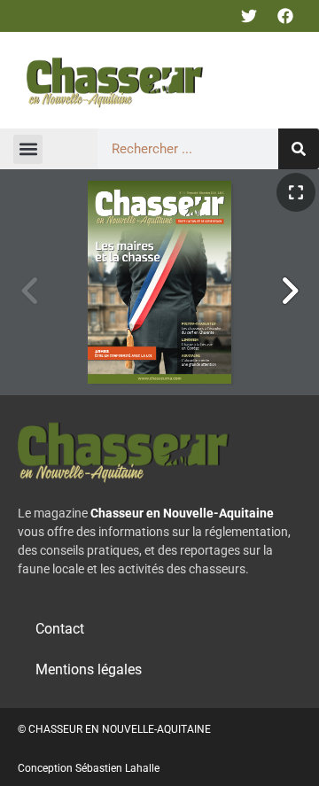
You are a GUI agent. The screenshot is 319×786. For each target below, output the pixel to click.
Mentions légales (88, 669)
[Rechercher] (298, 148)
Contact (59, 628)
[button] (28, 149)
